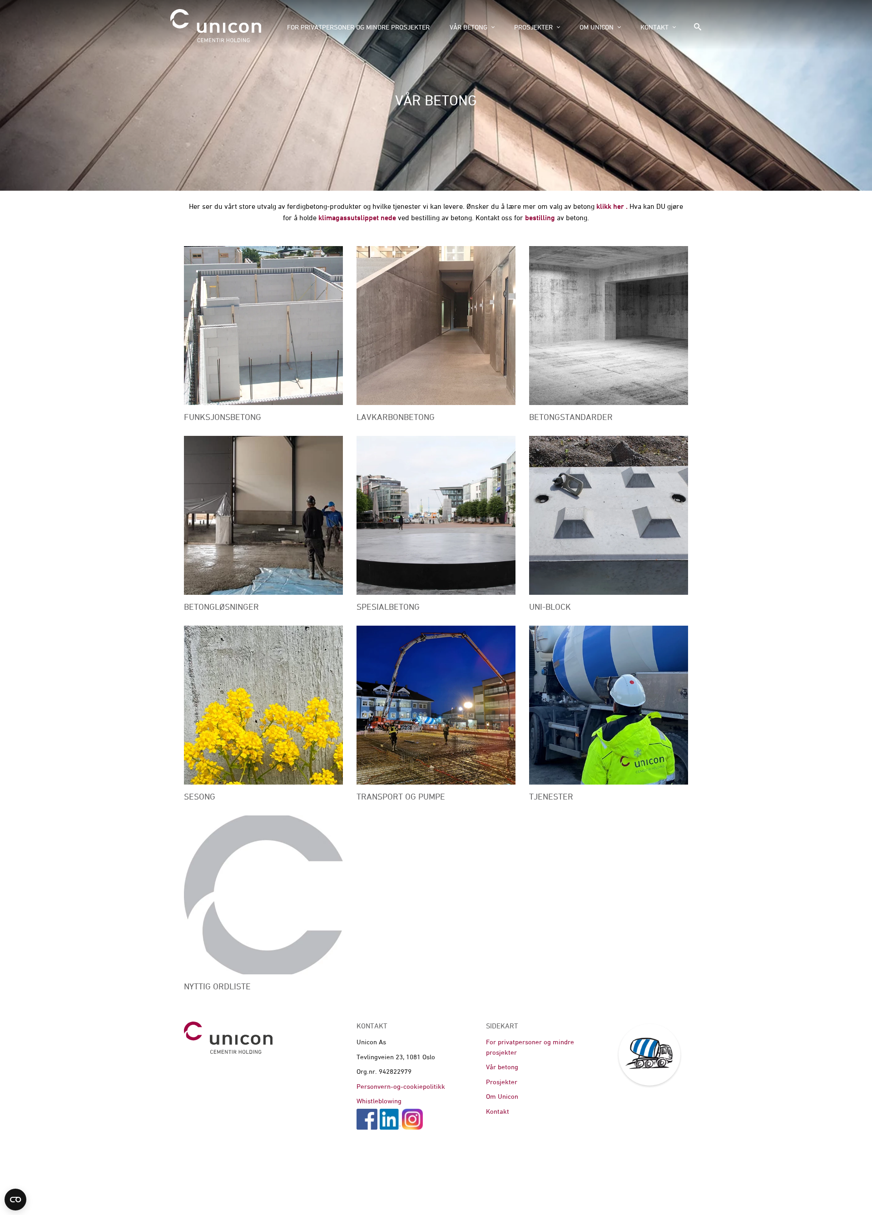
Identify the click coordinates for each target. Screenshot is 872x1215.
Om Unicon (597, 27)
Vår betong (468, 27)
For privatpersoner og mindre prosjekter (358, 27)
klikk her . (611, 206)
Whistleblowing (379, 1101)
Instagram (412, 1119)
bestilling (540, 217)
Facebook (367, 1119)
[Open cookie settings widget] (15, 1199)
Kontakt (654, 27)
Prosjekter (533, 27)
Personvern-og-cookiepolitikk (401, 1086)
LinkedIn (390, 1119)
